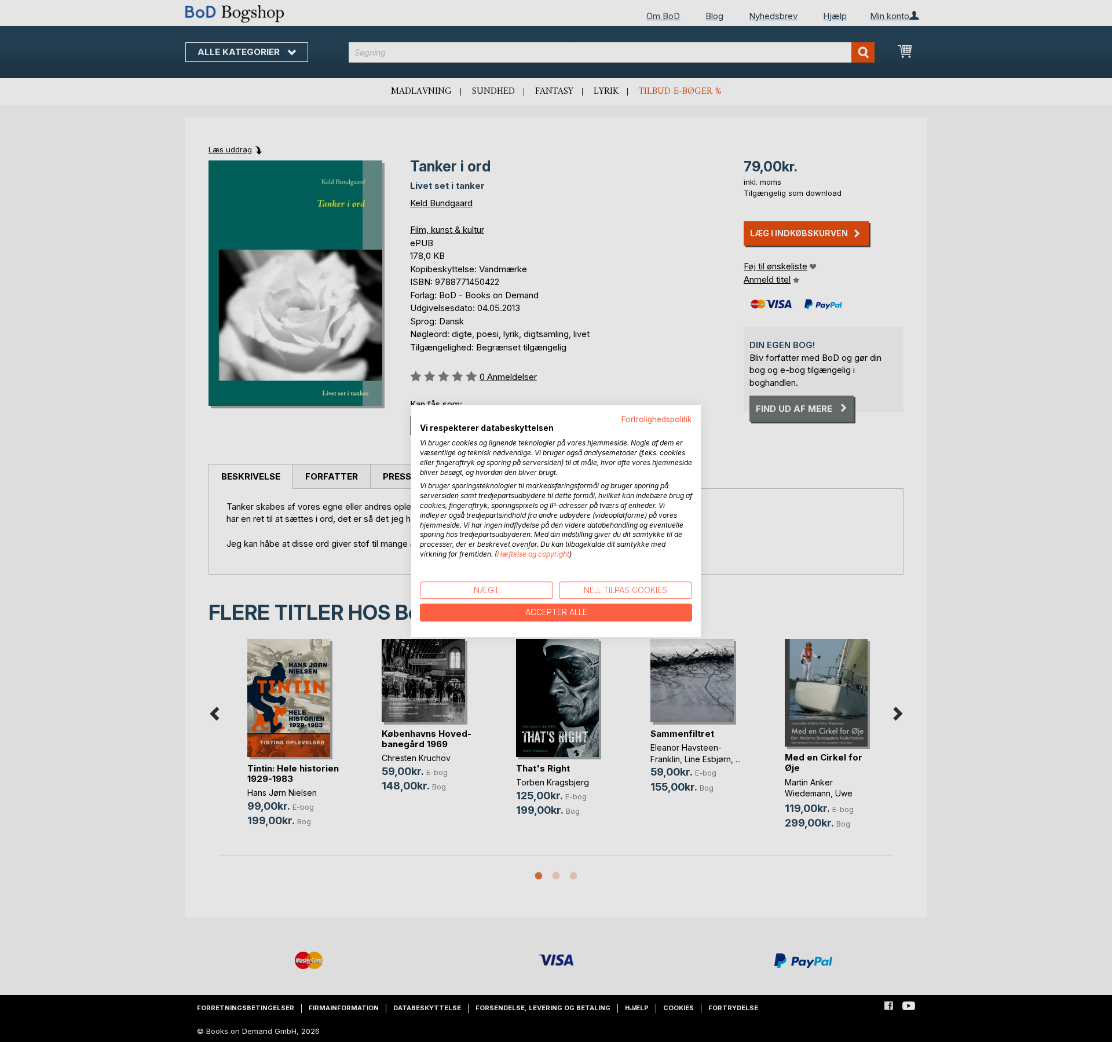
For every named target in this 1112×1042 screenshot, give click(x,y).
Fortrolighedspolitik (656, 419)
